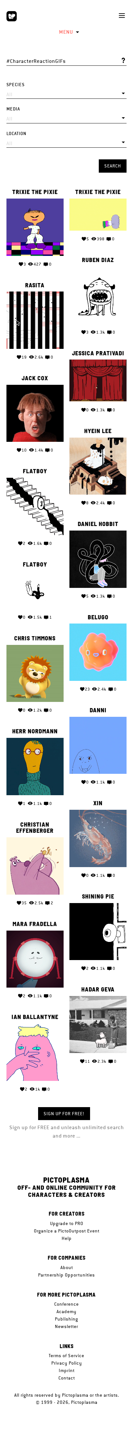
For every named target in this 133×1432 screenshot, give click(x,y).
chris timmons (35, 638)
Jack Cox (35, 378)
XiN (98, 803)
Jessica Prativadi (98, 353)
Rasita (35, 285)
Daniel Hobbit (98, 524)
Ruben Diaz (98, 260)
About (66, 1267)
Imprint (67, 1370)
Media (13, 109)
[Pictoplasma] (11, 16)
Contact (66, 1378)
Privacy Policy (66, 1363)
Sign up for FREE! (64, 1114)
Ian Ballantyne (35, 1017)
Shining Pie (98, 896)
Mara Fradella (35, 924)
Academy (66, 1311)
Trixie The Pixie (35, 192)
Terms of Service (66, 1355)
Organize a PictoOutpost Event (66, 1231)
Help (67, 1238)
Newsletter (66, 1326)
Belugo (98, 617)
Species (15, 84)
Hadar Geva (98, 989)
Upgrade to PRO (66, 1223)
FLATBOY (35, 471)
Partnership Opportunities (66, 1275)
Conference (66, 1304)
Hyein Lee (98, 431)
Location (16, 133)
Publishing (66, 1319)
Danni (98, 710)
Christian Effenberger (35, 827)
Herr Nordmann (35, 731)
